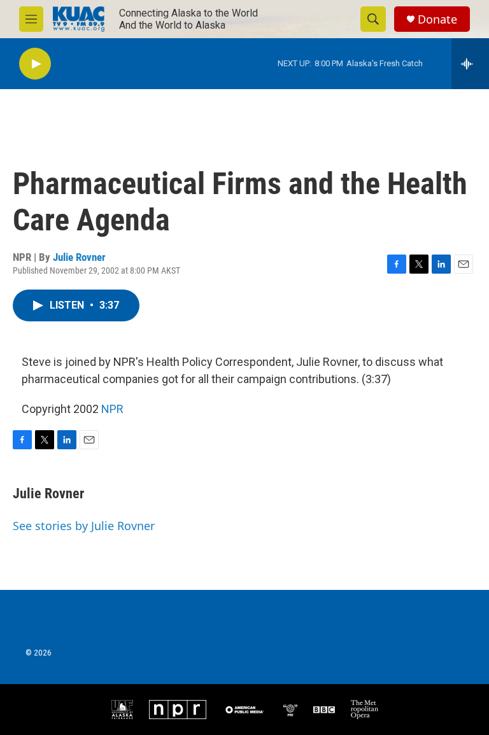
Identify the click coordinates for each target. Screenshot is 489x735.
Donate (437, 19)
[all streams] (470, 63)
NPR (112, 409)
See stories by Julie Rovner (84, 525)
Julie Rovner (79, 257)
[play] (35, 64)
